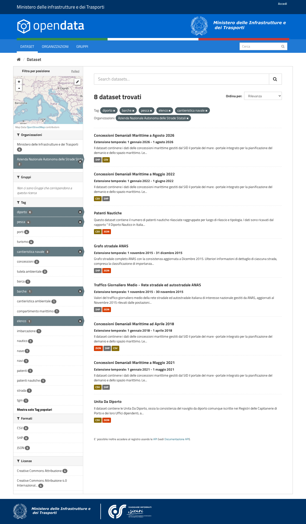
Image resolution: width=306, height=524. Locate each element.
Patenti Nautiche (108, 213)
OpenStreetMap (36, 127)
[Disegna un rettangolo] (77, 82)
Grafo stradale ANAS (111, 246)
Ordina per (233, 95)
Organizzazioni (55, 46)
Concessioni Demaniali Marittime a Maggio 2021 (134, 362)
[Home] (19, 59)
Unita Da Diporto (108, 401)
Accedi (282, 3)
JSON (106, 231)
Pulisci (75, 71)
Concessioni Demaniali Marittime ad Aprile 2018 (134, 324)
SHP (97, 160)
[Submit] (283, 46)
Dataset (27, 46)
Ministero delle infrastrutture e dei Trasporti (60, 7)
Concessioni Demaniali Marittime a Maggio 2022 (134, 174)
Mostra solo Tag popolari (34, 409)
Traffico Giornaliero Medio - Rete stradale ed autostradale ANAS (147, 285)
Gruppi (82, 46)
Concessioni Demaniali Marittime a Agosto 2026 (134, 135)
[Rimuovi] (114, 111)
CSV (106, 160)
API (155, 439)
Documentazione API (176, 439)
